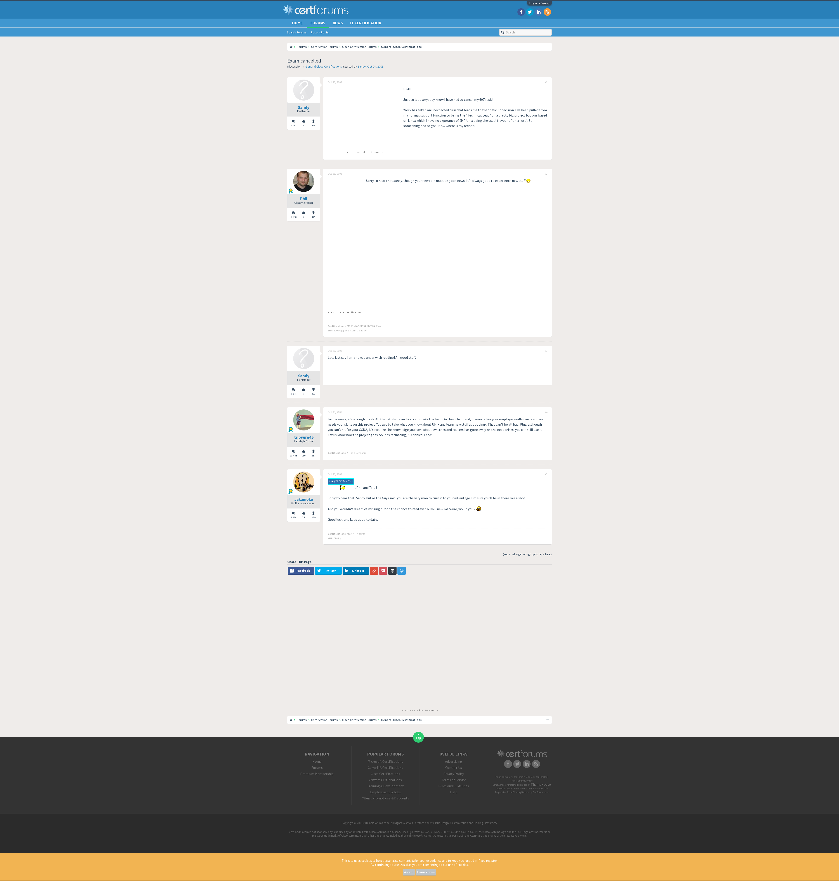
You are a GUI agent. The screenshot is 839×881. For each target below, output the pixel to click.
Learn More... (426, 872)
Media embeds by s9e (521, 780)
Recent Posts (320, 32)
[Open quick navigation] (548, 46)
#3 (546, 351)
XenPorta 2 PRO (503, 788)
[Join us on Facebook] (521, 12)
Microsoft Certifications (385, 761)
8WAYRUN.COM (540, 788)
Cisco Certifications (385, 773)
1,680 (293, 217)
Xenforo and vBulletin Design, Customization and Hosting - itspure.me (456, 823)
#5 (546, 474)
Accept (409, 872)
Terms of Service (453, 780)
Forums (317, 22)
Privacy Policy (453, 773)
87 (313, 217)
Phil (303, 198)
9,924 (293, 517)
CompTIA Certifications (385, 767)
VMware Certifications (385, 780)
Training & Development (385, 786)
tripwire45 (304, 437)
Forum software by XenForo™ (521, 776)
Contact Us (453, 767)
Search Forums (297, 32)
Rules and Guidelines (453, 786)
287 (313, 455)
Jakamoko (304, 499)
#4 (546, 412)
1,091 (293, 125)
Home (297, 22)
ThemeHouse (541, 784)
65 (313, 125)
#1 (546, 82)
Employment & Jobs (385, 792)
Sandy (362, 66)
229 (313, 517)
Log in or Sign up (539, 3)
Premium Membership (317, 773)
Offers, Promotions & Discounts (385, 798)
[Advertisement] (364, 117)
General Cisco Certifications (323, 66)
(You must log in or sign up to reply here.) (527, 554)
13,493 (293, 455)
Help (453, 792)
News (338, 22)
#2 (546, 174)
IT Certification (365, 22)
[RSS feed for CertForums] (547, 12)
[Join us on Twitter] (529, 12)
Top (418, 738)
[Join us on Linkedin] (538, 12)
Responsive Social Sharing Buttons (512, 792)
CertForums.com (540, 792)
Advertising (453, 761)
